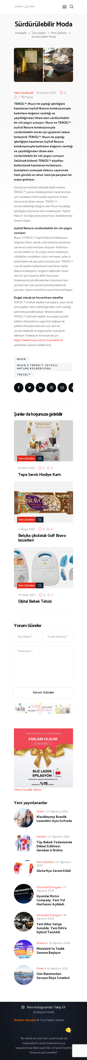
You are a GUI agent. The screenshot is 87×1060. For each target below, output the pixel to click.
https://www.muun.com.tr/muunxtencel (38, 340)
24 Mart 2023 (26, 468)
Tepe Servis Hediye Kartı (39, 475)
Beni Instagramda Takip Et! (46, 1007)
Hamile (41, 836)
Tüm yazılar (39, 33)
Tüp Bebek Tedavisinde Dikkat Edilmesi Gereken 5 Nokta (54, 846)
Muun (21, 359)
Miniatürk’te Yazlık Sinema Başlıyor (50, 951)
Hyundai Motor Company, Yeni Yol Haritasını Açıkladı (51, 900)
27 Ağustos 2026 (57, 811)
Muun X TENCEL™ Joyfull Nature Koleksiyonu (37, 367)
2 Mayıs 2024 (26, 529)
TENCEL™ (24, 374)
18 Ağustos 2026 (51, 916)
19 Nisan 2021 (26, 595)
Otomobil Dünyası (49, 887)
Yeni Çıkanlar (59, 33)
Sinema (41, 943)
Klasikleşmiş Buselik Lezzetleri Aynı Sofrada (54, 819)
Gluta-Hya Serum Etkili (54, 871)
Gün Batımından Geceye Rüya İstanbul (53, 976)
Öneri (40, 811)
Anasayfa (20, 33)
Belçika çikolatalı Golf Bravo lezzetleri (42, 538)
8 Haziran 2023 (46, 92)
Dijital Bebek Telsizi (35, 601)
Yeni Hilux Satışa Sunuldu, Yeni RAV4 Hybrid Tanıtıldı (52, 928)
